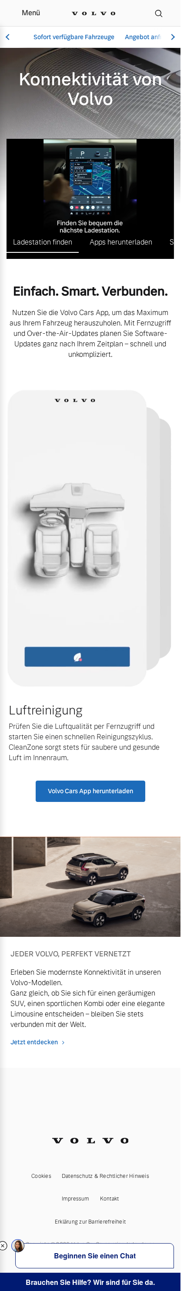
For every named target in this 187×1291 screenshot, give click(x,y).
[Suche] (158, 13)
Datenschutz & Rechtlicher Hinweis (105, 1176)
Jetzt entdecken (34, 1042)
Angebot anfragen (150, 37)
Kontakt (109, 1198)
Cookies (41, 1176)
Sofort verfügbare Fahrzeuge (73, 37)
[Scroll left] (8, 37)
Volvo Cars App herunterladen (90, 791)
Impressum (76, 1198)
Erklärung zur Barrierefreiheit (90, 1221)
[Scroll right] (171, 37)
